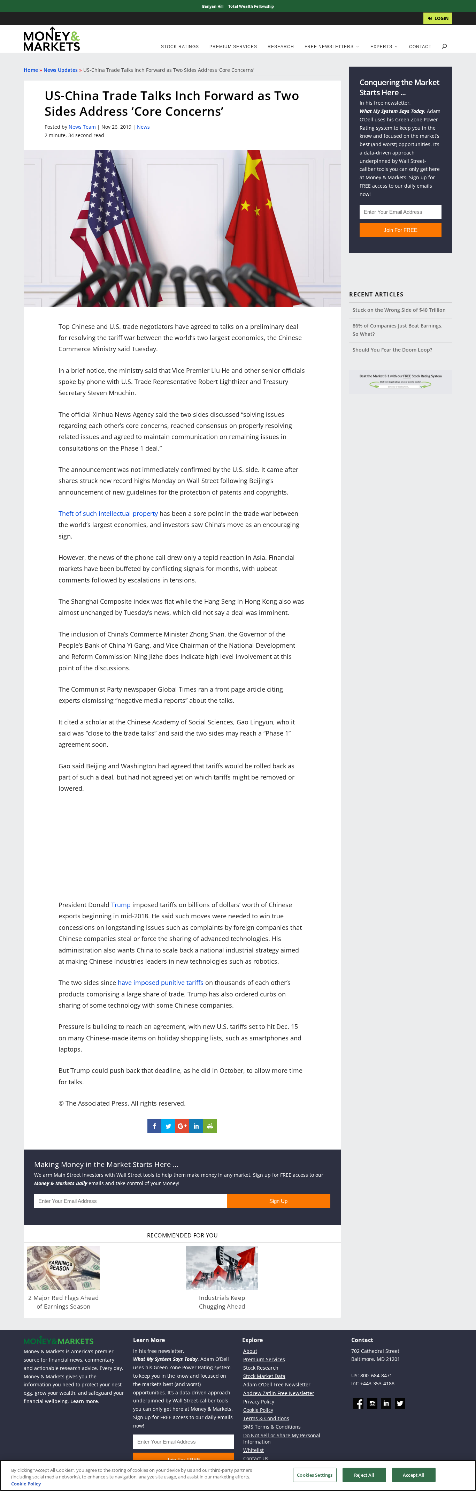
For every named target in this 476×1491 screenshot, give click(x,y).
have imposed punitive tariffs (161, 982)
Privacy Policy (258, 1401)
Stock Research (260, 1367)
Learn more (84, 1401)
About (250, 1350)
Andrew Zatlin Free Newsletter (278, 1393)
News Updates (61, 70)
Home (31, 70)
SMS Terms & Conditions (272, 1426)
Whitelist (253, 1450)
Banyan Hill (212, 6)
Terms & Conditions (266, 1418)
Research (281, 46)
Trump (121, 905)
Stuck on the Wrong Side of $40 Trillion (399, 310)
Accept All (413, 1474)
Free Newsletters (329, 46)
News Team (82, 126)
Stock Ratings (180, 46)
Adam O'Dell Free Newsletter (276, 1384)
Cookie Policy (258, 1410)
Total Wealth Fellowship (251, 6)
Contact (420, 46)
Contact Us (255, 1458)
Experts (381, 46)
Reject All (364, 1474)
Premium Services (233, 46)
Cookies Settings (314, 1474)
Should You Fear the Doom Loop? (392, 349)
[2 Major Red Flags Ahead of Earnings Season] (63, 1268)
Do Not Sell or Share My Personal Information (281, 1438)
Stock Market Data (264, 1376)
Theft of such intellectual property (108, 513)
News (143, 126)
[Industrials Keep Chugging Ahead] (222, 1268)
